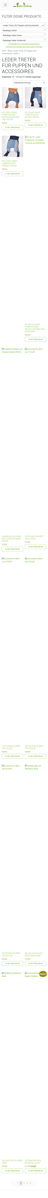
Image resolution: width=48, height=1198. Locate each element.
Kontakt (38, 47)
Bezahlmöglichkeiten (31, 44)
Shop (10, 51)
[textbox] (24, 30)
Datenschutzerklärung (15, 47)
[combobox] (24, 24)
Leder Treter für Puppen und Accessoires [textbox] (23, 25)
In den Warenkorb (12, 127)
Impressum (30, 47)
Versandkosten (15, 44)
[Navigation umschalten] (5, 4)
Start (4, 51)
